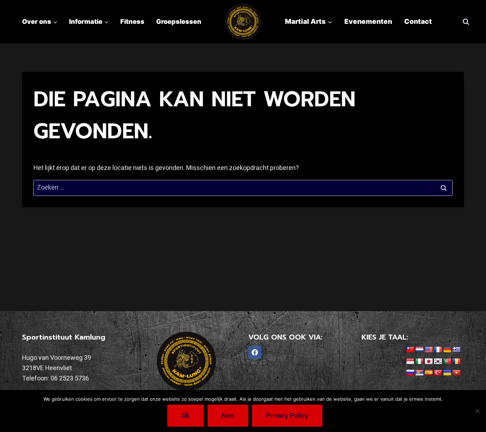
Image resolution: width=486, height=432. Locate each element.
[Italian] (419, 361)
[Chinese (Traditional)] (410, 349)
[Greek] (456, 349)
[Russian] (410, 373)
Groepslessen (178, 21)
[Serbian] (419, 373)
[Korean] (438, 361)
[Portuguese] (447, 361)
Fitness (132, 21)
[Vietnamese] (456, 373)
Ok (185, 416)
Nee (228, 416)
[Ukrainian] (447, 373)
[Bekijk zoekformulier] (465, 21)
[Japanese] (428, 361)
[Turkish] (438, 373)
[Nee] (477, 411)
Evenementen (368, 21)
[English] (428, 349)
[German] (447, 349)
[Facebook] (254, 352)
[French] (438, 349)
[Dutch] (419, 349)
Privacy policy (287, 416)
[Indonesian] (410, 361)
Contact (418, 21)
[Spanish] (428, 373)
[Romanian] (456, 361)
